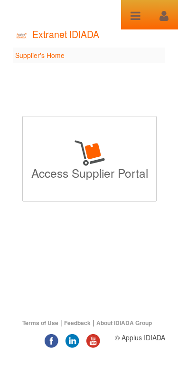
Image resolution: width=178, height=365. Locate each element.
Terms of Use (40, 322)
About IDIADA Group (124, 322)
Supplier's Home (40, 55)
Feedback (77, 322)
